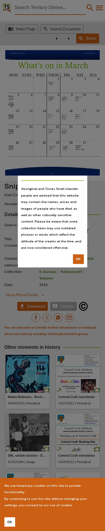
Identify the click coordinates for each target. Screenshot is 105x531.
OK (78, 259)
